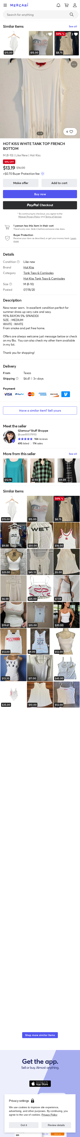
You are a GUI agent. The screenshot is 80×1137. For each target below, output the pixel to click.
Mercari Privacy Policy (29, 216)
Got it (23, 1125)
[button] (58, 5)
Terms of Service (53, 216)
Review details (56, 1125)
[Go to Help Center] (18, 262)
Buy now (40, 194)
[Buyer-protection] (42, 173)
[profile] (75, 5)
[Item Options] (74, 64)
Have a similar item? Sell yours (40, 410)
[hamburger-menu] (5, 5)
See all (73, 453)
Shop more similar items (40, 1035)
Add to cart (59, 183)
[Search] (71, 14)
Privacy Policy (49, 1114)
